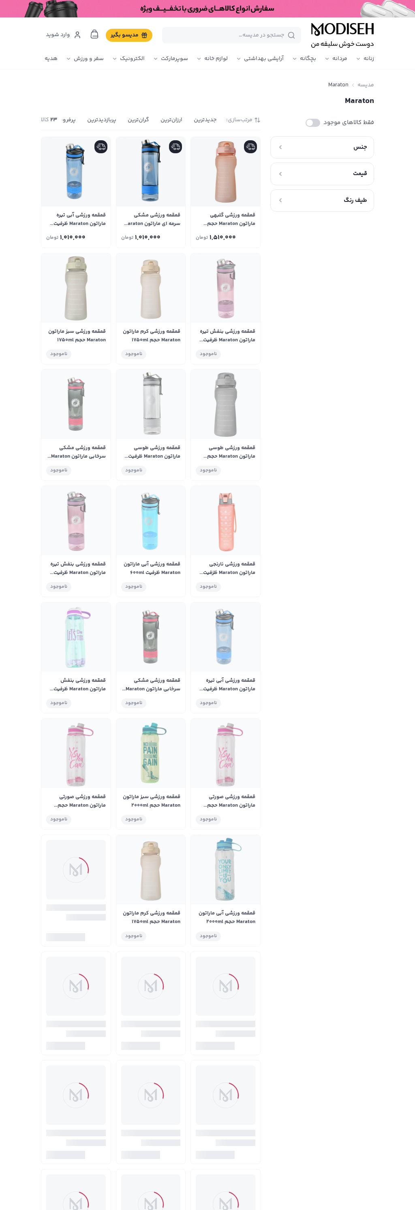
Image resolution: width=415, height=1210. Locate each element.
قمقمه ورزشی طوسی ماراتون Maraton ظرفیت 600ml (154, 456)
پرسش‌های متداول (208, 1143)
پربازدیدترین (101, 120)
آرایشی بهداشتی (264, 58)
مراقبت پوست (272, 1188)
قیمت (360, 173)
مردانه (339, 58)
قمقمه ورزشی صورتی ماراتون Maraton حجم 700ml (156, 1038)
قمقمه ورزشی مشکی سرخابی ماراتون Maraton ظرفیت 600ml (78, 456)
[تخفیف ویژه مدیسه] (207, 8)
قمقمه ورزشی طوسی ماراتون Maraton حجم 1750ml (231, 456)
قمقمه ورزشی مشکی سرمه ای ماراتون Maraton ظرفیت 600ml (152, 223)
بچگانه (308, 58)
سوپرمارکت (174, 58)
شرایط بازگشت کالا (209, 1158)
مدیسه (365, 85)
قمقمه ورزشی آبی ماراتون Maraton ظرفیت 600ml (152, 568)
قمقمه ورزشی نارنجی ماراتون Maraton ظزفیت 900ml (229, 572)
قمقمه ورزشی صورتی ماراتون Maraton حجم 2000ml (231, 805)
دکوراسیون (275, 1203)
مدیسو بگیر (125, 35)
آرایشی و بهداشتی (266, 1173)
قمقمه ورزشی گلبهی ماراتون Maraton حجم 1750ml (231, 223)
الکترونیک (132, 58)
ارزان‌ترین (171, 120)
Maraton (338, 85)
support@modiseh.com (107, 1158)
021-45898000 (117, 1141)
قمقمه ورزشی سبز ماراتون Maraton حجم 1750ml (77, 336)
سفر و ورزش (89, 58)
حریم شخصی (215, 1173)
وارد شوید (58, 34)
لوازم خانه (216, 58)
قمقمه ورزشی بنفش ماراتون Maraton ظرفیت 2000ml (79, 689)
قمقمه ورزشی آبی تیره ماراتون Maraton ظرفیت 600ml (79, 223)
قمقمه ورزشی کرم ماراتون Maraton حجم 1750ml (151, 336)
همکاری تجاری (214, 1188)
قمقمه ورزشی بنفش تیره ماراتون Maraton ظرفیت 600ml (227, 340)
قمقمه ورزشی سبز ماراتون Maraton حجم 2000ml (151, 801)
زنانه (369, 58)
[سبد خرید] (94, 34)
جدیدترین (205, 120)
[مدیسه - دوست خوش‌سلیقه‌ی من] (342, 35)
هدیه (51, 58)
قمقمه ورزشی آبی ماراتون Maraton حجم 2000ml (227, 917)
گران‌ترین (138, 120)
